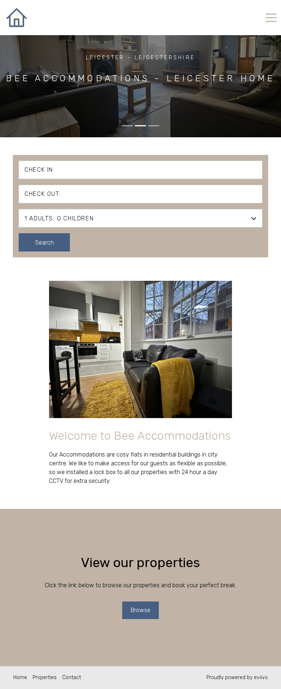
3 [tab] (153, 125)
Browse (140, 610)
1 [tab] (127, 125)
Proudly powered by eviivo (237, 677)
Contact (71, 677)
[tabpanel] (140, 68)
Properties (45, 677)
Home (20, 677)
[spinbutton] (236, 241)
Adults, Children (59, 218)
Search (44, 242)
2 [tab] (140, 125)
